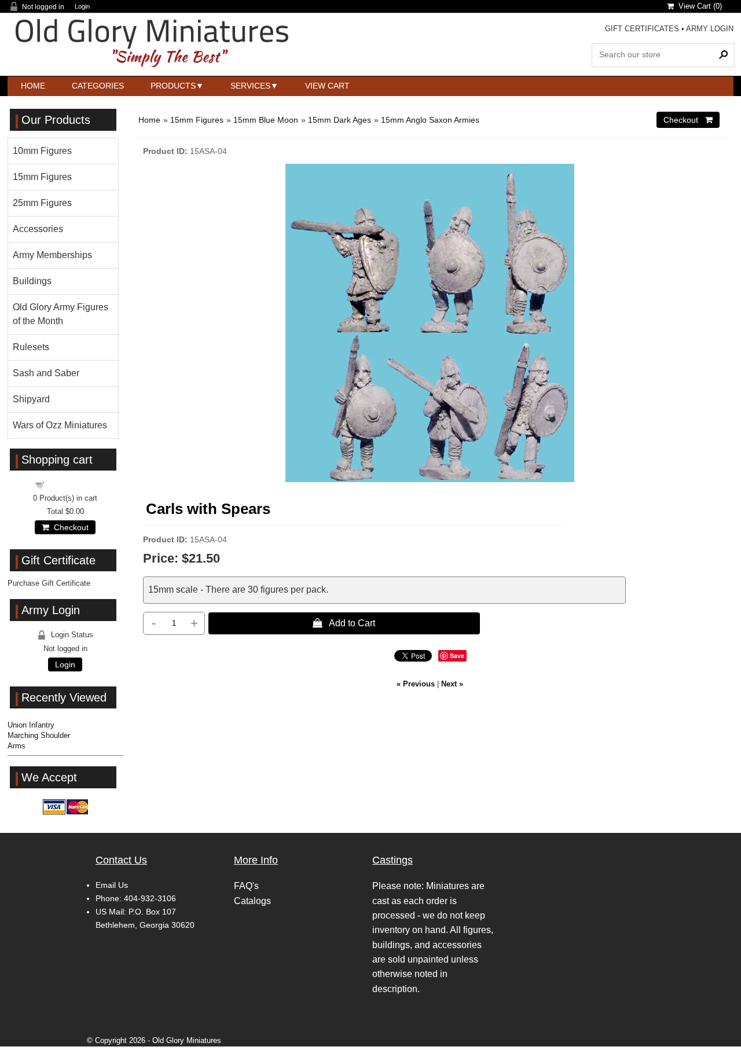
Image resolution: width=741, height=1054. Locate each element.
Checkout (69, 527)
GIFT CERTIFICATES (642, 28)
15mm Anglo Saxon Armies (430, 119)
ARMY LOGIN (709, 28)
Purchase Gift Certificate (49, 583)
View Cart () (698, 6)
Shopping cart (72, 484)
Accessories (38, 229)
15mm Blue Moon (265, 119)
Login (82, 6)
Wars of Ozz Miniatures (60, 425)
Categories (98, 85)
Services (250, 85)
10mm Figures (42, 151)
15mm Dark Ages (339, 119)
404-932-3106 (150, 898)
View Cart (327, 85)
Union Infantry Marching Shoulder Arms (39, 735)
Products (173, 85)
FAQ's (246, 886)
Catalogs (252, 901)
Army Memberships (52, 255)
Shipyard (31, 399)
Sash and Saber (46, 373)
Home (33, 85)
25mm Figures (42, 203)
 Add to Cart (344, 622)
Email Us (112, 885)
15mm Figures (196, 119)
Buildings (32, 281)
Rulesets (31, 347)
